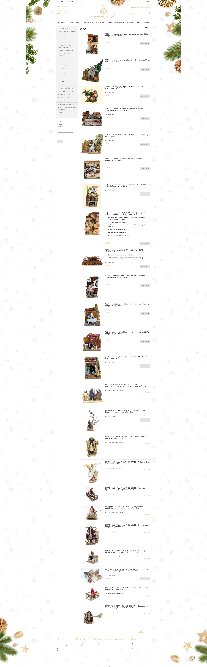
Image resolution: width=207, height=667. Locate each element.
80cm (63, 81)
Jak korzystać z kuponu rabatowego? (66, 650)
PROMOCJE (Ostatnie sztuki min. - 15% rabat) (67, 108)
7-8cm (64, 59)
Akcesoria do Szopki (64, 94)
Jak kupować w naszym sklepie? (64, 648)
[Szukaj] (149, 13)
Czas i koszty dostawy (99, 646)
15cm (64, 68)
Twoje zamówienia (80, 644)
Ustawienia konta (80, 646)
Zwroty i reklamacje (62, 644)
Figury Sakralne (63, 101)
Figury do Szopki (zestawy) (67, 31)
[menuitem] (62, 22)
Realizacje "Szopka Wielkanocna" (120, 650)
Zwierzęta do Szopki (66, 50)
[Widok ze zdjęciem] (146, 27)
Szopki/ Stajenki (63, 97)
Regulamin (133, 648)
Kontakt (133, 646)
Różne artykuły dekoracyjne (66, 104)
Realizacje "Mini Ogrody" (118, 648)
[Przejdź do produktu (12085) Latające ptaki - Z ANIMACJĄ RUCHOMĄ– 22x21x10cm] (92, 260)
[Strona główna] (103, 11)
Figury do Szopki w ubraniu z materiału (66, 36)
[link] (59, 124)
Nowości (60, 112)
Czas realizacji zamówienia (100, 648)
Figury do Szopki (64, 28)
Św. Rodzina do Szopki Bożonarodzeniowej (65, 46)
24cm (63, 75)
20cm (63, 72)
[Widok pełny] (150, 27)
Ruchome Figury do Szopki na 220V (67, 55)
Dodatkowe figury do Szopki (64, 41)
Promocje (60, 116)
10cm (63, 62)
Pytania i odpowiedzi (62, 646)
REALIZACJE (115, 646)
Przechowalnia (79, 648)
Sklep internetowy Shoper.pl (103, 666)
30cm (64, 78)
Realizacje (130, 22)
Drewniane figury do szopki (67, 85)
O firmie (133, 644)
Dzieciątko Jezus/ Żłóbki (66, 88)
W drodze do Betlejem (66, 91)
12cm (64, 65)
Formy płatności (98, 644)
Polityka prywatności (118, 644)
